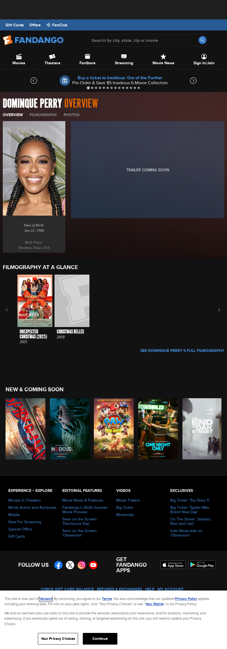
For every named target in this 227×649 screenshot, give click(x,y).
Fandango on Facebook (58, 565)
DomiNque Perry (32, 103)
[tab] (88, 87)
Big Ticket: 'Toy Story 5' (190, 500)
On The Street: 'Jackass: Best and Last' (190, 521)
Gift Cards (15, 25)
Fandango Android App (202, 565)
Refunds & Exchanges (119, 589)
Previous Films (11, 310)
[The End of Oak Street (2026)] (201, 428)
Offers (35, 25)
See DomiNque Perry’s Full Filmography (182, 350)
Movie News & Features (82, 500)
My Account (171, 589)
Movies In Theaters (24, 500)
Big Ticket (124, 507)
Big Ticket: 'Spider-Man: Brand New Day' (190, 510)
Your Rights (154, 604)
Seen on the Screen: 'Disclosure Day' (79, 521)
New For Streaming (24, 522)
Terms (107, 598)
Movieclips (125, 514)
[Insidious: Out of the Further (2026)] (69, 428)
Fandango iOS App (173, 565)
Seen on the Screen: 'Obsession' (79, 533)
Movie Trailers (128, 500)
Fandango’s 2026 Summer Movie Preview (85, 510)
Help (149, 589)
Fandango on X (70, 565)
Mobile (14, 514)
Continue (100, 638)
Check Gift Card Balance (67, 589)
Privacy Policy (186, 598)
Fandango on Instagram (82, 565)
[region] (113, 620)
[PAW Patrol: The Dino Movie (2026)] (113, 428)
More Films (215, 310)
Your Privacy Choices (58, 638)
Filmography (43, 114)
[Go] (202, 40)
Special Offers (20, 529)
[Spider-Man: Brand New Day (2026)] (24, 428)
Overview (13, 114)
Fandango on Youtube (93, 565)
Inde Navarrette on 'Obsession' (186, 533)
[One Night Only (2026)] (157, 428)
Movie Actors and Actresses (32, 507)
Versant (46, 598)
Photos (71, 114)
